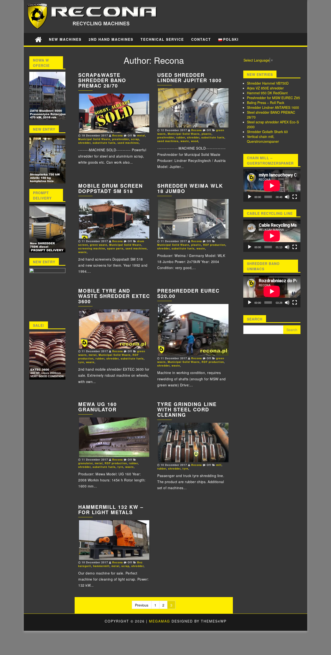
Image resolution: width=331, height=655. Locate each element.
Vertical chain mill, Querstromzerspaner (263, 139)
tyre (81, 362)
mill (218, 465)
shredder (84, 142)
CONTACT (201, 39)
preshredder (120, 139)
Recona (117, 135)
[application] (271, 185)
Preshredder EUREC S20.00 (188, 293)
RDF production (214, 245)
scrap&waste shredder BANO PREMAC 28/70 (102, 80)
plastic (207, 134)
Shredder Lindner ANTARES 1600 (273, 107)
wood (194, 141)
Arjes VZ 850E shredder (265, 88)
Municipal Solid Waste (94, 139)
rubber (180, 137)
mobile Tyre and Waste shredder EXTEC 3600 (114, 296)
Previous (141, 605)
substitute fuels (104, 142)
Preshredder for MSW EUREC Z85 (273, 97)
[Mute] (287, 196)
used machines (128, 142)
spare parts (115, 248)
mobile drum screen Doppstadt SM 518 (110, 188)
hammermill (101, 566)
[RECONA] (38, 39)
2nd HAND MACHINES (111, 39)
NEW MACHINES (65, 39)
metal (141, 135)
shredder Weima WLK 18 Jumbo (190, 188)
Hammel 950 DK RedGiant (267, 92)
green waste (98, 245)
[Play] (249, 196)
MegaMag (159, 621)
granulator (85, 463)
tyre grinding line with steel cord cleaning (187, 409)
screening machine (91, 248)
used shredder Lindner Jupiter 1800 (189, 77)
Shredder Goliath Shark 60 (267, 131)
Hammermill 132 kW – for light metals (110, 509)
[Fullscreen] (294, 196)
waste (185, 141)
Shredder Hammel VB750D (268, 83)
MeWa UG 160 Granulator (97, 406)
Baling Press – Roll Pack (265, 102)
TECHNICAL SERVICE (162, 39)
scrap (135, 139)
